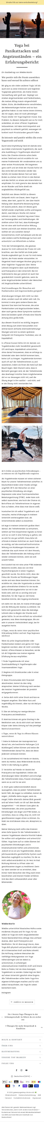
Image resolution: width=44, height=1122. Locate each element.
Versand (8, 1098)
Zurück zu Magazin (23, 1002)
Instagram (6, 993)
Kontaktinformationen (22, 1098)
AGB (39, 1095)
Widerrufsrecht (11, 1095)
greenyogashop (19, 1092)
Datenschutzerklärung (27, 1095)
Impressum (37, 1098)
